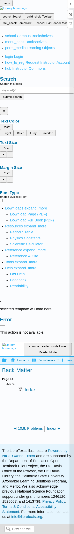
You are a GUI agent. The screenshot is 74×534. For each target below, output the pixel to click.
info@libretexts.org (26, 517)
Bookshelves (47, 360)
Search (8, 529)
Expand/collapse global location (69, 359)
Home (21, 360)
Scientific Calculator (26, 244)
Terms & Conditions (18, 507)
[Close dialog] (2, 325)
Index (30, 389)
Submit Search (12, 96)
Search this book (11, 83)
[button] (18, 280)
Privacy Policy (53, 501)
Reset (6, 126)
